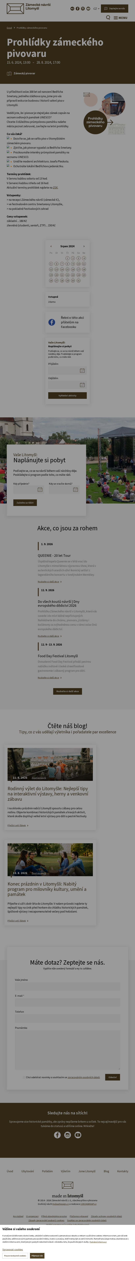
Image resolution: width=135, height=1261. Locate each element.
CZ (95, 9)
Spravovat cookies (12, 1249)
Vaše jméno (21, 979)
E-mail (19, 995)
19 (51, 275)
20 (56, 275)
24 (78, 275)
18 (84, 269)
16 (73, 269)
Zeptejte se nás (117, 8)
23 (73, 275)
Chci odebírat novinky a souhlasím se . (63, 1077)
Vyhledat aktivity (67, 395)
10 (78, 263)
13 (56, 269)
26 (51, 280)
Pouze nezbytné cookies (15, 1255)
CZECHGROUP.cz (88, 1203)
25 (84, 275)
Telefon (19, 1011)
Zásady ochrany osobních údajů (106, 1216)
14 (62, 269)
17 (78, 269)
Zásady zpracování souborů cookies (46, 1220)
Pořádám (47, 1171)
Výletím (65, 1171)
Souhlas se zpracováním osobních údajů (87, 1220)
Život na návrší (39, 777)
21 (62, 275)
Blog (106, 1171)
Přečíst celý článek (17, 825)
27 (56, 280)
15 (67, 269)
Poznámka (21, 1027)
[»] (84, 246)
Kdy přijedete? (21, 483)
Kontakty (122, 1171)
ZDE (55, 187)
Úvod (9, 27)
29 (67, 280)
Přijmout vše (37, 1255)
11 (84, 263)
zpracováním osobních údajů (84, 1077)
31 (78, 280)
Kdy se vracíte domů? (60, 483)
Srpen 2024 (67, 246)
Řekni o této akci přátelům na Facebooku (72, 322)
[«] (51, 246)
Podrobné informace (98, 1242)
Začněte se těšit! (25, 502)
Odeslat (112, 1077)
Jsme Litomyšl (86, 1171)
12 (51, 269)
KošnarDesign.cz (61, 1203)
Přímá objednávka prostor (54, 1216)
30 (73, 280)
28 (62, 280)
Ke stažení (18, 1216)
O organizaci (32, 1216)
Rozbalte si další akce (48, 581)
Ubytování (27, 1171)
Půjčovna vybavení (79, 1216)
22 (67, 275)
